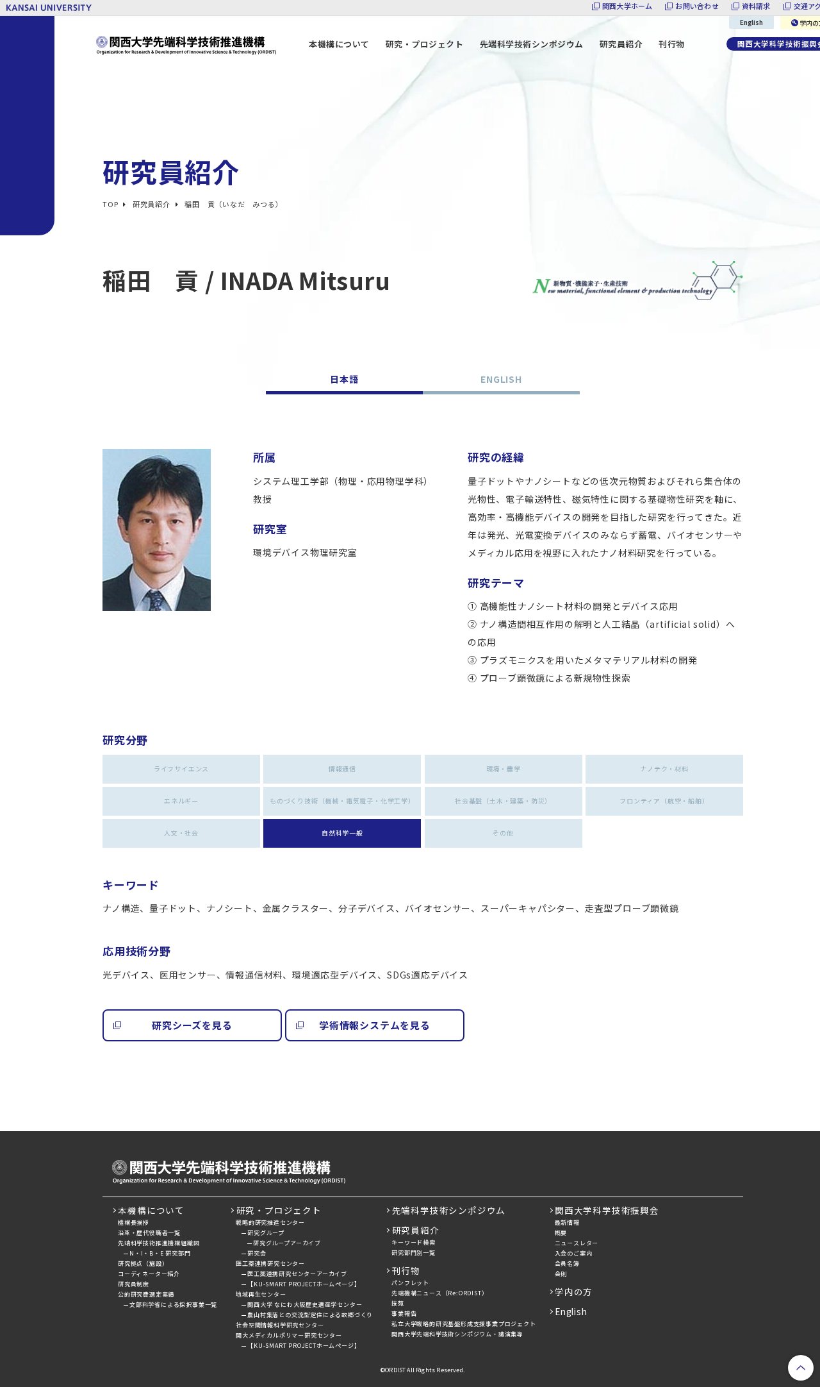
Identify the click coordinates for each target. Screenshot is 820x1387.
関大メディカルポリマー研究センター (289, 1335)
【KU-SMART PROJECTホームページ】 (303, 1284)
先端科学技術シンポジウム (532, 44)
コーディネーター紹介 (149, 1274)
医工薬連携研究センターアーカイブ (297, 1274)
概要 (561, 1233)
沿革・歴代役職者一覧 (149, 1233)
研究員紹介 (415, 1229)
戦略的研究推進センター (270, 1222)
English (751, 22)
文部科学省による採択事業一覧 (173, 1304)
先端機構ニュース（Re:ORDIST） (439, 1293)
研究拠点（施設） (143, 1263)
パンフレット (410, 1283)
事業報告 (403, 1313)
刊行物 (672, 44)
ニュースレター (577, 1243)
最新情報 (567, 1222)
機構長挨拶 (133, 1222)
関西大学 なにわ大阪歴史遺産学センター (304, 1304)
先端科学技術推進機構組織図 (158, 1243)
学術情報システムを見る (374, 1025)
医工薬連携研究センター (270, 1263)
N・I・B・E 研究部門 (160, 1253)
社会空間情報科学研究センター (280, 1325)
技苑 (397, 1303)
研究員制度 (133, 1284)
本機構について (151, 1210)
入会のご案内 (574, 1253)
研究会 (256, 1253)
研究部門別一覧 (413, 1252)
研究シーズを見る (192, 1025)
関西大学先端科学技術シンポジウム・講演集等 (457, 1334)
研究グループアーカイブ (287, 1243)
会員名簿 (567, 1263)
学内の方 (574, 1291)
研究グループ (265, 1233)
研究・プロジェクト (279, 1210)
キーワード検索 (413, 1242)
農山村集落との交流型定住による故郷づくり (310, 1315)
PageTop (801, 1368)
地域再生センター (261, 1294)
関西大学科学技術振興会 (607, 1210)
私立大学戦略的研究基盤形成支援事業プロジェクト (463, 1324)
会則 (561, 1274)
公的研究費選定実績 (146, 1294)
